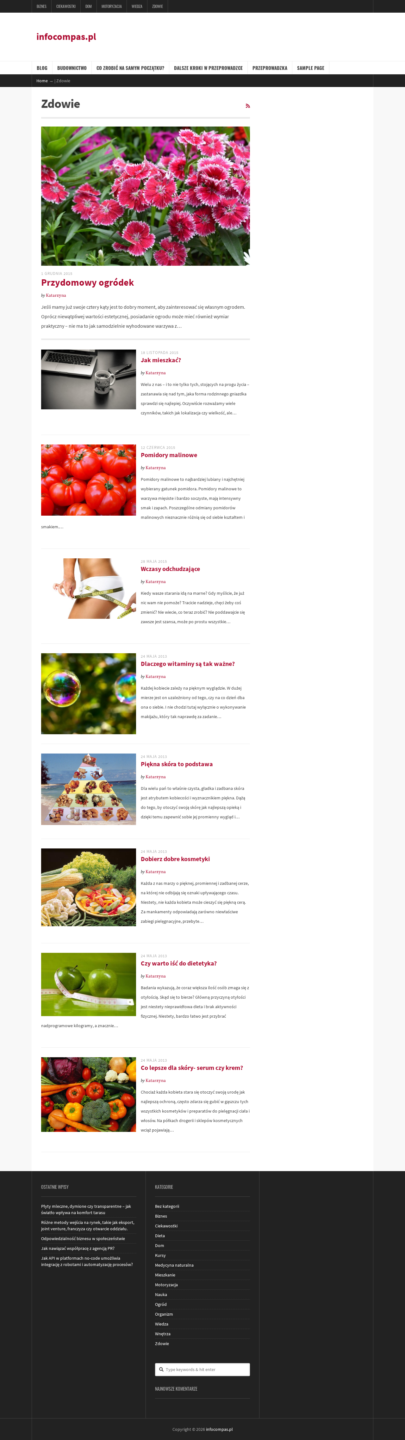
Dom (88, 6)
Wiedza (137, 6)
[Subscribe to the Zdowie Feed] (248, 106)
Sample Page (310, 67)
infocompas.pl (66, 36)
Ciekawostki (66, 6)
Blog (42, 67)
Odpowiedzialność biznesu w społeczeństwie (83, 1238)
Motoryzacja (112, 6)
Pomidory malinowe (169, 455)
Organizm (164, 1314)
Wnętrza (163, 1334)
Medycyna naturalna (174, 1265)
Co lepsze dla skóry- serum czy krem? (192, 1067)
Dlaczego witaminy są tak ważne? (188, 663)
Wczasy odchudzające (170, 569)
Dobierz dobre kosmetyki (175, 859)
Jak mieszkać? (161, 360)
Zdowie (157, 6)
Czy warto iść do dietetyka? (179, 963)
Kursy (160, 1255)
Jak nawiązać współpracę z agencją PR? (78, 1248)
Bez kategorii (167, 1206)
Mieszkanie (165, 1275)
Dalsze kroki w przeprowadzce (208, 67)
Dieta (160, 1235)
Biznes (42, 6)
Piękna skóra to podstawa (177, 764)
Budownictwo (72, 67)
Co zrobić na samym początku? (130, 67)
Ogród (161, 1304)
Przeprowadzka (269, 67)
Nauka (161, 1294)
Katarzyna (56, 296)
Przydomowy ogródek (87, 282)
